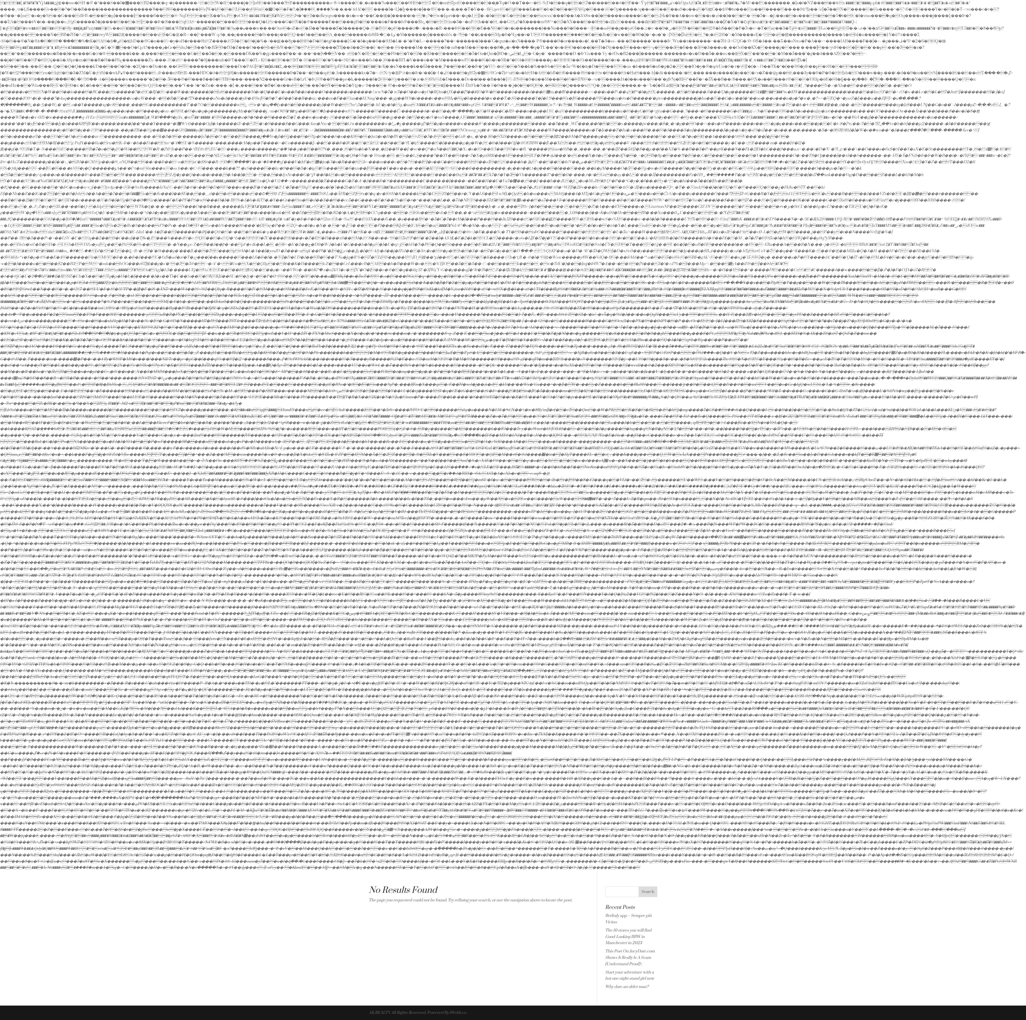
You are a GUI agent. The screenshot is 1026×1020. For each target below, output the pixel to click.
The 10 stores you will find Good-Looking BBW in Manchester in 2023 (628, 937)
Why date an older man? (626, 986)
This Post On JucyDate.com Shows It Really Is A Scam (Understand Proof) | (630, 958)
